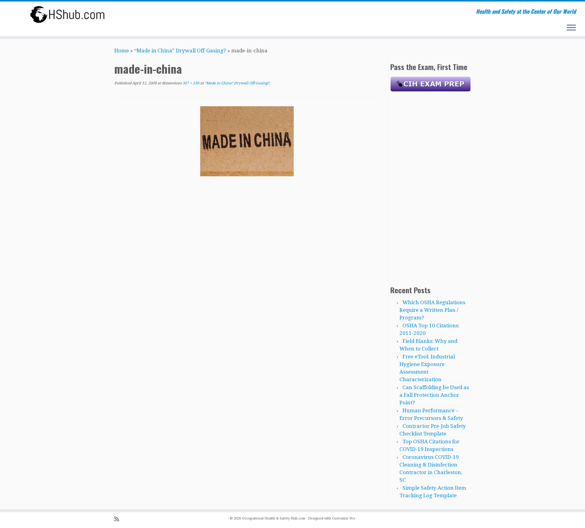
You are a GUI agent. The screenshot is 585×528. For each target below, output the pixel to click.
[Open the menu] (571, 28)
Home (121, 51)
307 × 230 (190, 83)
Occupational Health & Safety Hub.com (273, 518)
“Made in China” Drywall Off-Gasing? (180, 51)
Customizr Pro (343, 518)
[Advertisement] (430, 187)
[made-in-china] (247, 141)
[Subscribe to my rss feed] (118, 519)
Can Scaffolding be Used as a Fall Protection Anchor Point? (434, 395)
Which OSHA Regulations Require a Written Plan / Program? (432, 310)
